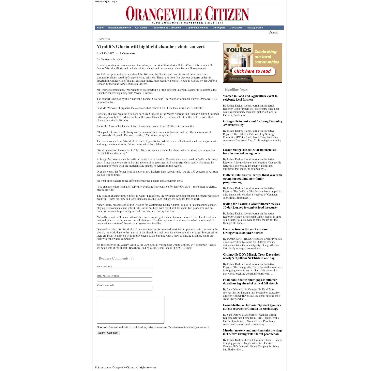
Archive (105, 38)
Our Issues (141, 27)
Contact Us (236, 27)
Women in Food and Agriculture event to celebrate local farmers (250, 97)
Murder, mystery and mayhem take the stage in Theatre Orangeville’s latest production (252, 332)
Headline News (236, 89)
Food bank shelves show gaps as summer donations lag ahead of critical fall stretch (250, 281)
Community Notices (197, 27)
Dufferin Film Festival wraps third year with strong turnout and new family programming (252, 178)
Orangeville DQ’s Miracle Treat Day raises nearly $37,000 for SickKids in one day (251, 256)
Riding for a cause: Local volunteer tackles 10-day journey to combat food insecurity (251, 205)
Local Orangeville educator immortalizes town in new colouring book (250, 151)
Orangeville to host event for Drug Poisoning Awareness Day (252, 123)
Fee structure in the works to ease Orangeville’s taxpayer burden (245, 231)
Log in (114, 2)
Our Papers (219, 27)
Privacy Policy (255, 27)
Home (100, 27)
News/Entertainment (119, 27)
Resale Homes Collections (167, 27)
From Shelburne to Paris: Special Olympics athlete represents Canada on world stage (252, 307)
